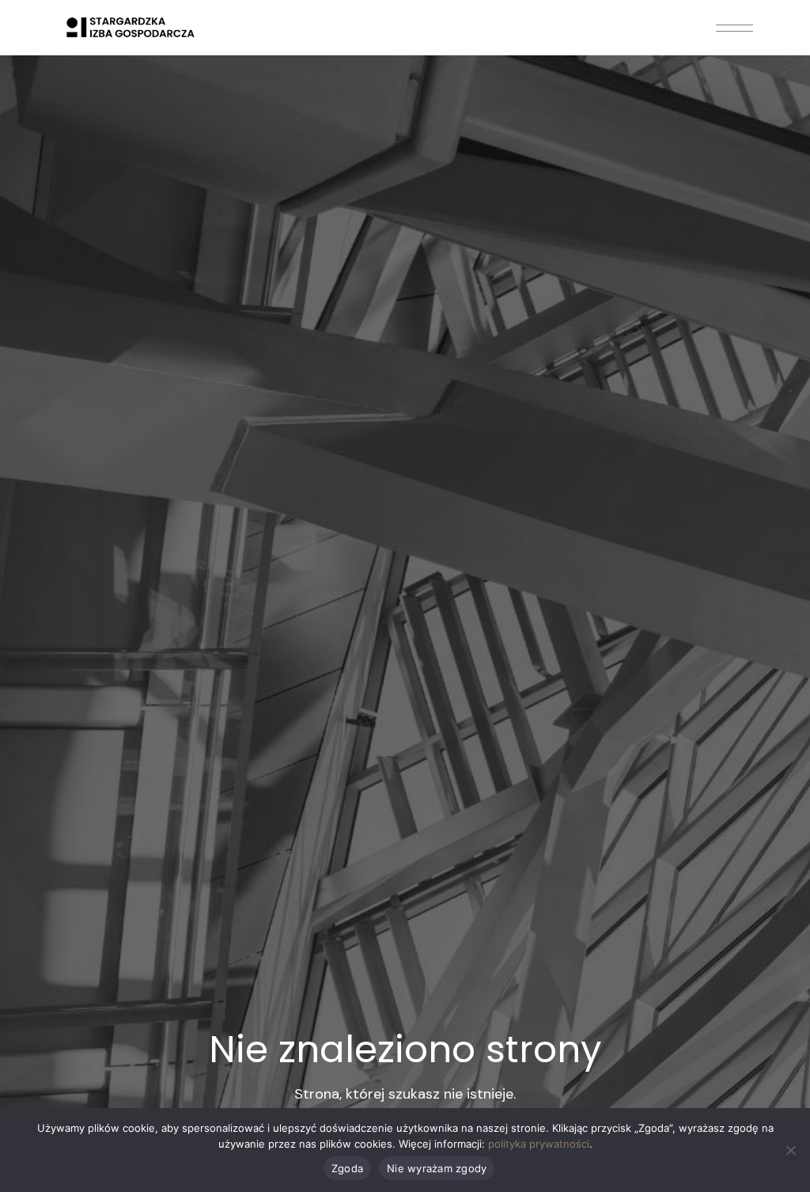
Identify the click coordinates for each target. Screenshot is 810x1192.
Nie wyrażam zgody (436, 1168)
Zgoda (347, 1168)
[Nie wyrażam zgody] (790, 1150)
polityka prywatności (538, 1143)
